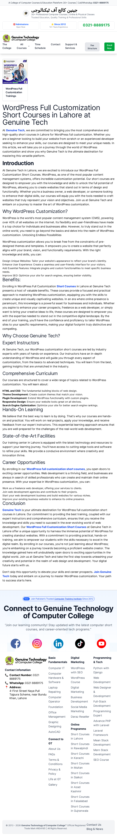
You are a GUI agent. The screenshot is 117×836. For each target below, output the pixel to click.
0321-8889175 (101, 2)
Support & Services (71, 46)
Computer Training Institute (68, 598)
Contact (55, 44)
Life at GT (54, 779)
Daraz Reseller (80, 716)
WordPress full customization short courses (56, 469)
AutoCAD (54, 731)
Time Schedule (40, 46)
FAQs (51, 754)
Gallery (52, 784)
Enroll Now (109, 46)
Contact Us (94, 824)
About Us (54, 748)
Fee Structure (92, 47)
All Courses (22, 46)
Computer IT (56, 668)
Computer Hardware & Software (56, 678)
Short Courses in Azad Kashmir (80, 787)
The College (6, 46)
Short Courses (66, 286)
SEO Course (101, 759)
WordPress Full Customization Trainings (14, 92)
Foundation (55, 707)
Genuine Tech (15, 130)
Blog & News (95, 829)
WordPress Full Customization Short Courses (56, 527)
